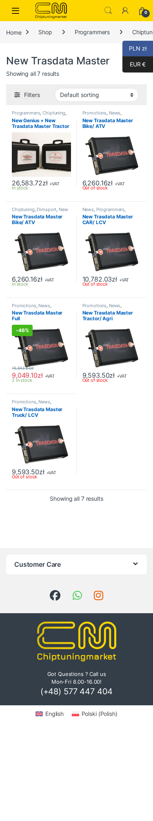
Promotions (94, 113)
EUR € (134, 64)
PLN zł (134, 48)
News (114, 113)
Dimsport (46, 209)
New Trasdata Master (40, 212)
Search (108, 10)
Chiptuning (53, 113)
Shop (45, 32)
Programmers (92, 32)
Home (13, 32)
